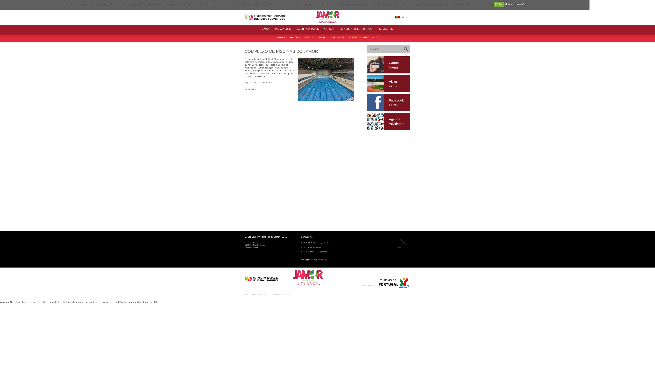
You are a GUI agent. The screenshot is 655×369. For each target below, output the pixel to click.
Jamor (319, 11)
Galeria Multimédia (302, 37)
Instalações (283, 29)
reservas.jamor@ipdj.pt (318, 260)
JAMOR (266, 29)
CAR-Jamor (337, 37)
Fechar (499, 4)
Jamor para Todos (307, 29)
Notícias (329, 29)
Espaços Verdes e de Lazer (357, 29)
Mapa (322, 37)
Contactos (386, 29)
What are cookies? (514, 4)
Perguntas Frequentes (364, 37)
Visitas (280, 37)
